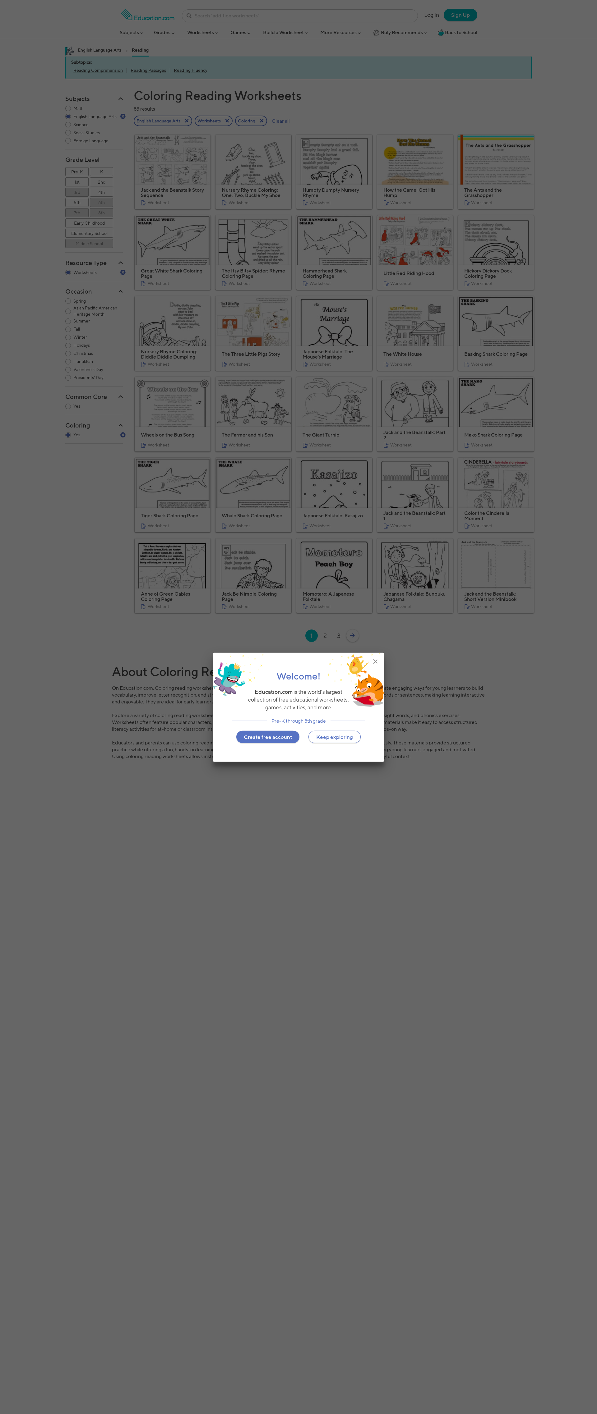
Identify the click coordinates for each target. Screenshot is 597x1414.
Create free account (268, 737)
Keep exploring (334, 737)
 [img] (375, 661)
